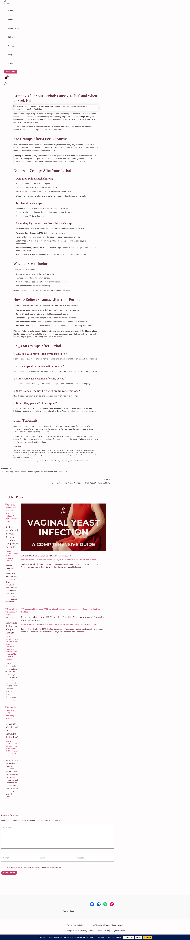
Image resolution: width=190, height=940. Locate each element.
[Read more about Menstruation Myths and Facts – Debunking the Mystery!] (11, 718)
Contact (11, 46)
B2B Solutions (13, 37)
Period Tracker (13, 28)
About (10, 19)
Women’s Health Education (68, 560)
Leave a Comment (27, 560)
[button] (10, 71)
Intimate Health (52, 560)
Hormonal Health (53, 624)
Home (10, 11)
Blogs (10, 55)
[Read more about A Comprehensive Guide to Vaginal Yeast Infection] (63, 550)
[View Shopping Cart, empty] (6, 78)
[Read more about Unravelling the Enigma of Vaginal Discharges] (11, 617)
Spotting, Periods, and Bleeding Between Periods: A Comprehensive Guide (11, 536)
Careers (11, 63)
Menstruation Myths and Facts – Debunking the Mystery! (11, 730)
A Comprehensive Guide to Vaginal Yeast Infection (46, 555)
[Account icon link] (5, 84)
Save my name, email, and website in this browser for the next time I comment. (33, 867)
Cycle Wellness (41, 560)
